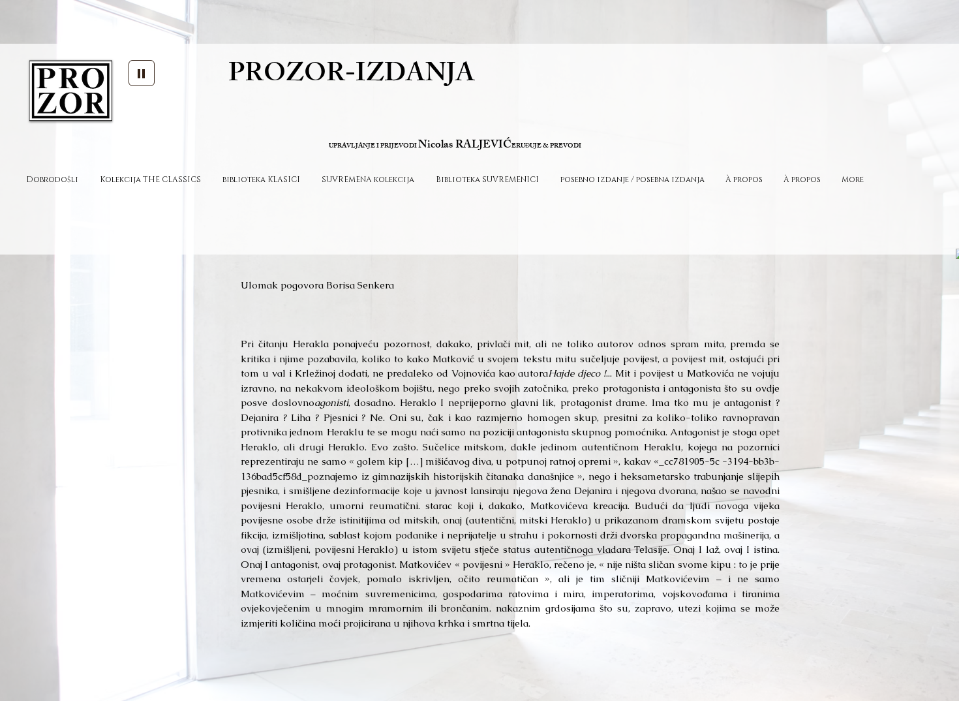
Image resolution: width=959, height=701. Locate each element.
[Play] (141, 73)
